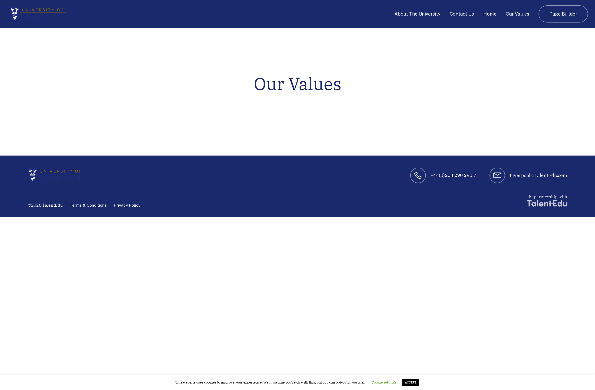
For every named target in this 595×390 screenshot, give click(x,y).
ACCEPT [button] (410, 382)
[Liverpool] (38, 14)
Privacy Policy (127, 205)
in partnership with (548, 196)
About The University (417, 14)
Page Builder (563, 14)
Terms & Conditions (88, 205)
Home (489, 14)
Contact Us (462, 14)
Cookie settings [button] (384, 382)
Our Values (517, 14)
